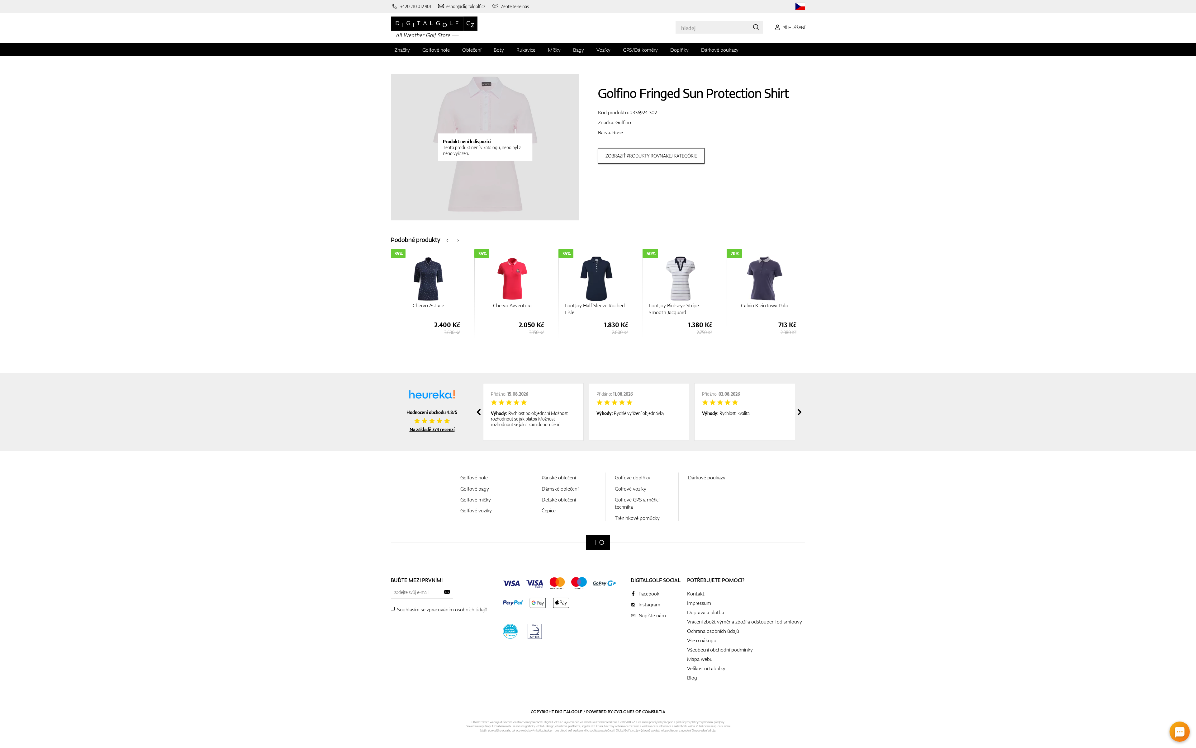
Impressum (699, 603)
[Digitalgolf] (598, 542)
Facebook (648, 593)
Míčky (554, 49)
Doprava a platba (705, 612)
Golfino (623, 122)
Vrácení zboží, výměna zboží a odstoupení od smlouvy (744, 621)
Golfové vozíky (476, 510)
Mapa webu (700, 659)
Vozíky (603, 49)
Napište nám (652, 615)
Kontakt (696, 593)
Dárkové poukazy (719, 49)
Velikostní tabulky (706, 668)
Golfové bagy (474, 488)
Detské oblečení (559, 499)
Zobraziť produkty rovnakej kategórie (651, 156)
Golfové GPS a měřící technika (637, 503)
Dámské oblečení (560, 488)
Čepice (549, 510)
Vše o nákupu (701, 640)
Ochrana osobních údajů (713, 631)
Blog (692, 677)
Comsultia (653, 711)
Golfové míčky (475, 499)
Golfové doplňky (632, 477)
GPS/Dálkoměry (640, 49)
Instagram (649, 604)
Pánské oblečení (559, 477)
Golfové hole (436, 49)
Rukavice (525, 49)
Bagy (578, 49)
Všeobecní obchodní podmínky (720, 649)
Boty (499, 49)
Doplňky (679, 49)
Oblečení (471, 49)
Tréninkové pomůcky (637, 518)
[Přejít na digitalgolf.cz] (800, 6)
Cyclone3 (624, 711)
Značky (402, 49)
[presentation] (447, 239)
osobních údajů (471, 609)
